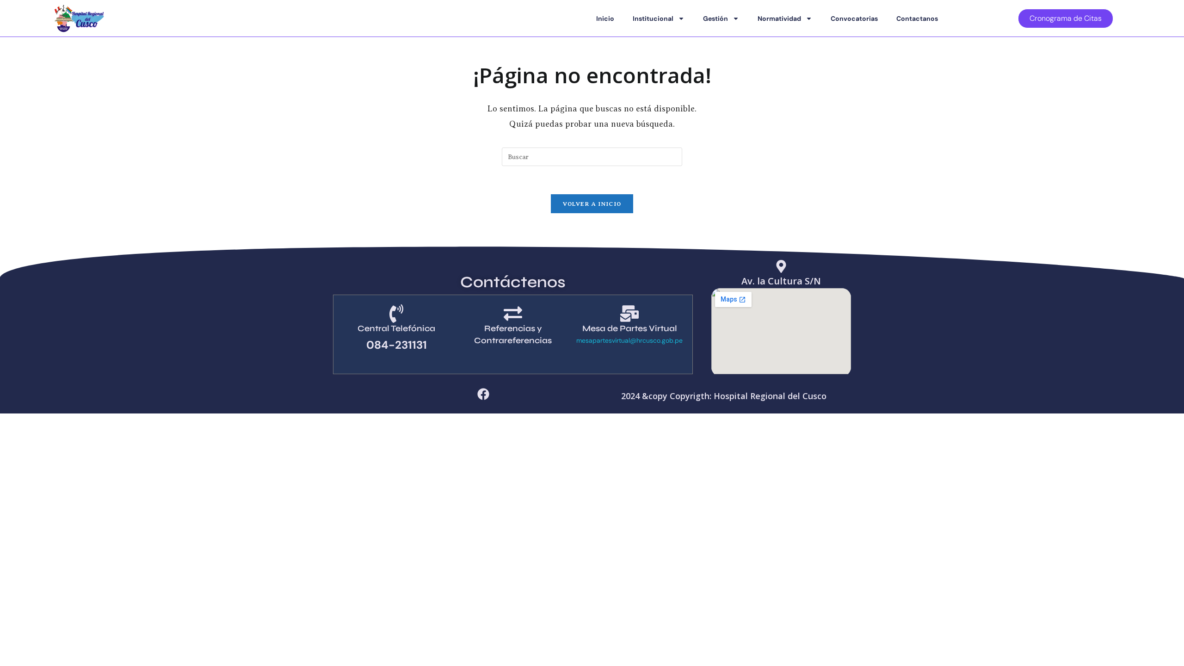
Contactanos (917, 18)
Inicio (605, 18)
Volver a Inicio (592, 203)
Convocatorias (854, 18)
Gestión (715, 18)
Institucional (653, 18)
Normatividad (779, 18)
